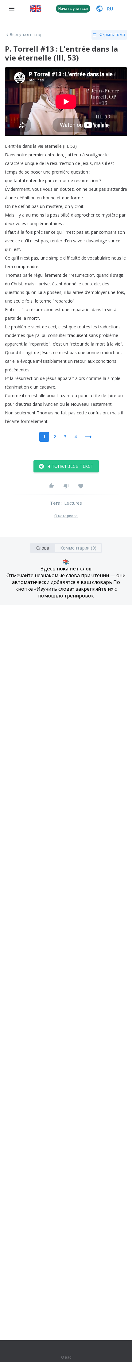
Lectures (73, 503)
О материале (66, 516)
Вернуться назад (25, 35)
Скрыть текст (112, 34)
